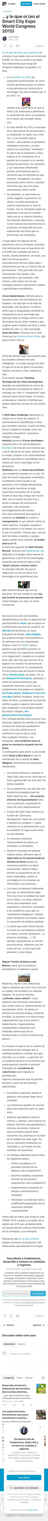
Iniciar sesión (39, 4)
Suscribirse (26, 4)
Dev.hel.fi (7, 447)
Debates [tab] (28, 1378)
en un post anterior (29, 1238)
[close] (40, 1427)
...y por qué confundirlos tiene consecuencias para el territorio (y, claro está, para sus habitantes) (16, 1396)
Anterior (10, 1325)
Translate (8, 11)
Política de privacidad (25, 1305)
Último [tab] (20, 1378)
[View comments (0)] (11, 46)
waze (23, 623)
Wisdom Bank (17, 674)
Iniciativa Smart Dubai (28, 336)
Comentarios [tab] (9, 1344)
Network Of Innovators (19, 678)
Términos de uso (34, 1494)
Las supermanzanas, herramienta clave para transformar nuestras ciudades (15, 1415)
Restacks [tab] (21, 1344)
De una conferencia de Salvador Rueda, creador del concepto (16, 1422)
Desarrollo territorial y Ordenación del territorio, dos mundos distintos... (16, 1388)
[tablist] (14, 1344)
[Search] (43, 1378)
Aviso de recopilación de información (29, 1302)
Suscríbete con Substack (26, 1487)
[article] (24, 1395)
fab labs (6, 630)
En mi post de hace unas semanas (20, 52)
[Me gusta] (4, 46)
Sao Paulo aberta (11, 693)
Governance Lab (35, 550)
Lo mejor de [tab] (9, 1378)
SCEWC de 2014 (21, 77)
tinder (25, 645)
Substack (10, 1515)
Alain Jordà (14, 37)
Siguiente (37, 1325)
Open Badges (33, 634)
